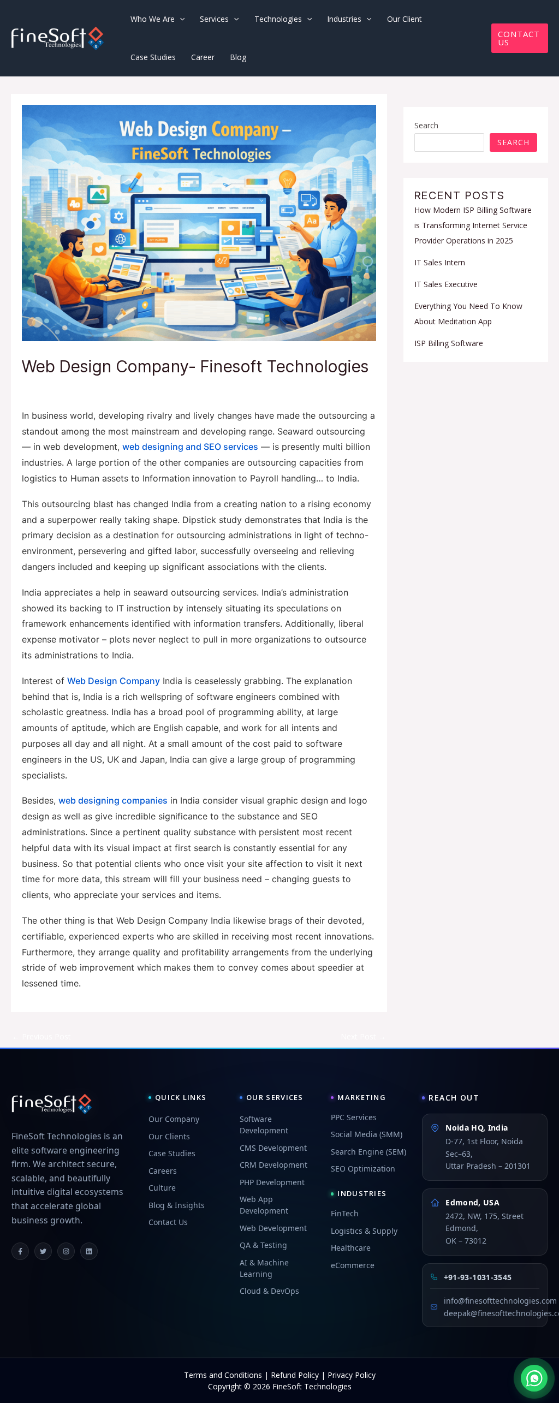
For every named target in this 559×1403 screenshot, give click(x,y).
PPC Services (354, 1117)
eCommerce (352, 1265)
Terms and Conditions (223, 1375)
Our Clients (169, 1136)
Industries (344, 19)
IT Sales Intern (439, 262)
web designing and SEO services (190, 446)
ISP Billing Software (448, 343)
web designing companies (113, 800)
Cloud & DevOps (269, 1291)
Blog (238, 57)
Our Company (173, 1119)
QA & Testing (263, 1245)
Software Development (264, 1125)
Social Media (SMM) (366, 1134)
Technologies (278, 19)
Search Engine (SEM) (368, 1151)
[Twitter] (43, 1251)
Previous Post (41, 1036)
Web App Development (264, 1205)
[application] (180, 19)
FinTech (345, 1213)
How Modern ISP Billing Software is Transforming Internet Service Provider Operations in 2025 (473, 225)
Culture (162, 1187)
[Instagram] (66, 1251)
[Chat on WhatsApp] (534, 1378)
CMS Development (273, 1148)
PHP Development (272, 1182)
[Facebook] (20, 1251)
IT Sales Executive (446, 284)
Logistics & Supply (364, 1231)
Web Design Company (113, 680)
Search (426, 125)
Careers (162, 1171)
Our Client (404, 19)
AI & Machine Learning (264, 1268)
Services (214, 19)
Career (203, 57)
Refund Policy (295, 1375)
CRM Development (273, 1165)
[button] (519, 38)
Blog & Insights (176, 1205)
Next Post (363, 1036)
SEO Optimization (363, 1168)
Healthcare (351, 1248)
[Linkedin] (89, 1251)
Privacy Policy (352, 1375)
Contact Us (168, 1222)
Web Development (273, 1228)
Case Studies (153, 57)
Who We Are (152, 19)
